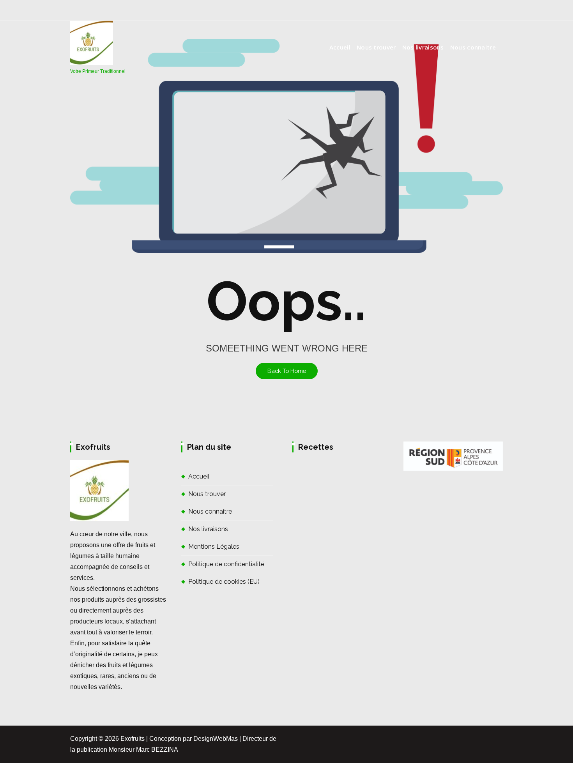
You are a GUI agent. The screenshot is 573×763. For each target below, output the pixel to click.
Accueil (339, 47)
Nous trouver (376, 47)
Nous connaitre (473, 47)
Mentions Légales (213, 546)
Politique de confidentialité (226, 564)
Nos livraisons (423, 47)
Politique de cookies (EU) (224, 581)
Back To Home (286, 370)
